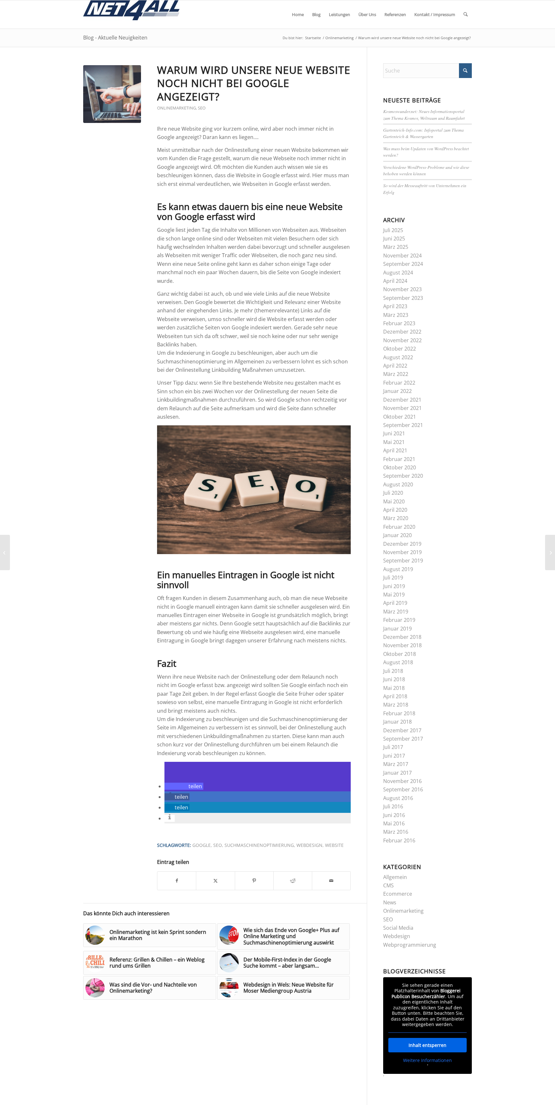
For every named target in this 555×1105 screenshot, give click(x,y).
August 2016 (398, 798)
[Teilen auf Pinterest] (254, 881)
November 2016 (402, 781)
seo (217, 845)
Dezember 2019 (402, 543)
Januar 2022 (397, 391)
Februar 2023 (399, 323)
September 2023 (403, 297)
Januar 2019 (397, 628)
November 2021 (402, 408)
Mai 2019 (394, 594)
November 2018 (402, 645)
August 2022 (398, 357)
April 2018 (395, 696)
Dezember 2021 (402, 399)
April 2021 (395, 450)
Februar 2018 (399, 713)
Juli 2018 (393, 670)
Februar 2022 (399, 382)
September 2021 (403, 425)
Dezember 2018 (402, 636)
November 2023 (402, 289)
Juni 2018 (394, 679)
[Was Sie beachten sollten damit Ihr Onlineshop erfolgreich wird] (5, 552)
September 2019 (403, 560)
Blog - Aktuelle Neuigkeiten (115, 37)
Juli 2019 (393, 577)
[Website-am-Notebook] (112, 94)
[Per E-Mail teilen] (331, 881)
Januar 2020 (397, 535)
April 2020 (395, 509)
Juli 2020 (393, 492)
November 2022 (402, 340)
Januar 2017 (397, 772)
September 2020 (403, 475)
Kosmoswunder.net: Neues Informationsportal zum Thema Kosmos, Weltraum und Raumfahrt (424, 114)
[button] (183, 786)
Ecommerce (397, 893)
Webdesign (396, 936)
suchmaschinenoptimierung (259, 845)
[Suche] (465, 14)
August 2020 (398, 484)
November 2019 (402, 552)
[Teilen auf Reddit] (293, 881)
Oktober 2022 (399, 348)
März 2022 (395, 374)
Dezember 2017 (402, 730)
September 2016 (403, 789)
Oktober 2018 (399, 653)
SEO (202, 108)
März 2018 (395, 704)
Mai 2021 (394, 442)
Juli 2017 (393, 747)
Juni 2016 (394, 815)
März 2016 (395, 831)
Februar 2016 (399, 840)
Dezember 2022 (402, 331)
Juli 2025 (393, 230)
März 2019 (395, 611)
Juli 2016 (393, 806)
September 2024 (403, 263)
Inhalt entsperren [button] (427, 1045)
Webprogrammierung (409, 944)
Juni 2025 (394, 238)
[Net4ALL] (131, 14)
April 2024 (395, 280)
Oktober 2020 (399, 467)
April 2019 (395, 602)
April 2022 (395, 365)
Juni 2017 (394, 755)
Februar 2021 (399, 459)
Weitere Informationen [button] (427, 1060)
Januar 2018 (397, 721)
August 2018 (398, 662)
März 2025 (395, 246)
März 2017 (395, 764)
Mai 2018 (394, 688)
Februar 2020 (399, 526)
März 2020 (395, 518)
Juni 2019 (394, 586)
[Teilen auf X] (215, 881)
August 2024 (398, 272)
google (201, 845)
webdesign (309, 845)
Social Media (398, 927)
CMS (388, 885)
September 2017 (403, 738)
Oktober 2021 (399, 416)
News (389, 902)
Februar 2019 (399, 619)
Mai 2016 (394, 823)
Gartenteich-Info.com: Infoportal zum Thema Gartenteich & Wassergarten (423, 133)
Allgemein (395, 877)
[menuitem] (298, 14)
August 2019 (398, 569)
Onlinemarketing (176, 108)
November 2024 (402, 255)
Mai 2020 (394, 501)
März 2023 (395, 314)
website (334, 845)
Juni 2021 (394, 433)
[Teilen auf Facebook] (176, 881)
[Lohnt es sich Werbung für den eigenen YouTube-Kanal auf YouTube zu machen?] (550, 552)
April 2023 (395, 306)
